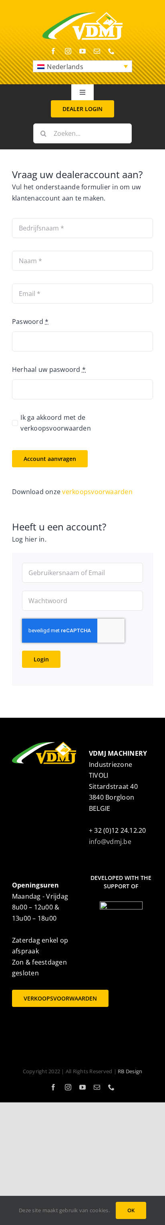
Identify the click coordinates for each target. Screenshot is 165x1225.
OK (131, 1210)
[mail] (97, 51)
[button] (82, 66)
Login (41, 659)
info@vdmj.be (110, 841)
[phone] (111, 51)
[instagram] (68, 51)
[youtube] (82, 51)
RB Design (130, 1071)
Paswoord (30, 321)
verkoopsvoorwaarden (97, 491)
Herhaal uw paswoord (49, 369)
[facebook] (53, 51)
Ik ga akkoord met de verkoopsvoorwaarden (55, 423)
